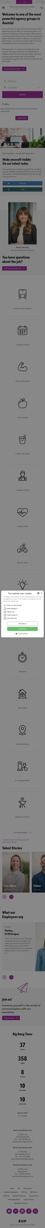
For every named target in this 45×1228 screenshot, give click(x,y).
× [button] (41, 593)
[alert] (22, 614)
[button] (22, 634)
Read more (15, 601)
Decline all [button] (22, 623)
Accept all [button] (22, 629)
